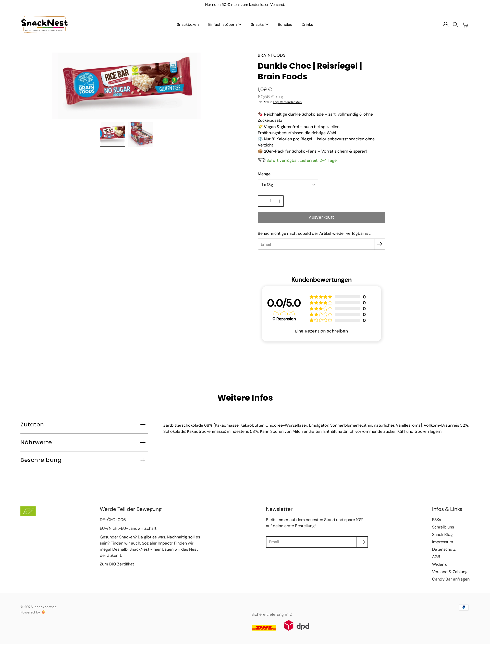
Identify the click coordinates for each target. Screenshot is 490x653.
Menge (264, 174)
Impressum (442, 542)
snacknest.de (46, 607)
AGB (436, 556)
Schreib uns (443, 527)
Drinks (307, 24)
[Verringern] (261, 201)
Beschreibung (41, 460)
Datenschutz (444, 549)
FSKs (436, 519)
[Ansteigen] (280, 201)
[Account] (446, 24)
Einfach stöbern (222, 24)
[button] (455, 25)
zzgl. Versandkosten (287, 102)
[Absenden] (362, 542)
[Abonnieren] (379, 244)
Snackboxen (188, 24)
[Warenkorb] (465, 24)
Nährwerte (36, 442)
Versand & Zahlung (450, 571)
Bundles (285, 24)
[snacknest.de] (44, 24)
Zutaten (32, 424)
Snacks (257, 24)
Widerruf (440, 564)
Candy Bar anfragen (451, 579)
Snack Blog (442, 534)
